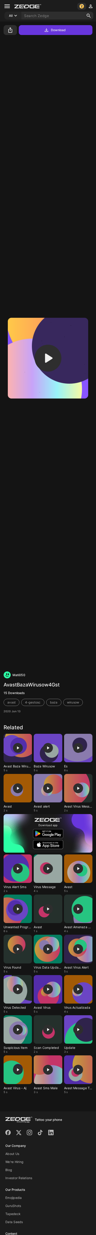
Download (58, 30)
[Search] (89, 16)
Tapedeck (13, 1214)
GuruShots (13, 1206)
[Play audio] (48, 358)
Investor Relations (18, 1178)
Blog (8, 1170)
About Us (12, 1154)
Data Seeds (14, 1222)
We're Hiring (14, 1162)
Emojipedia (13, 1198)
